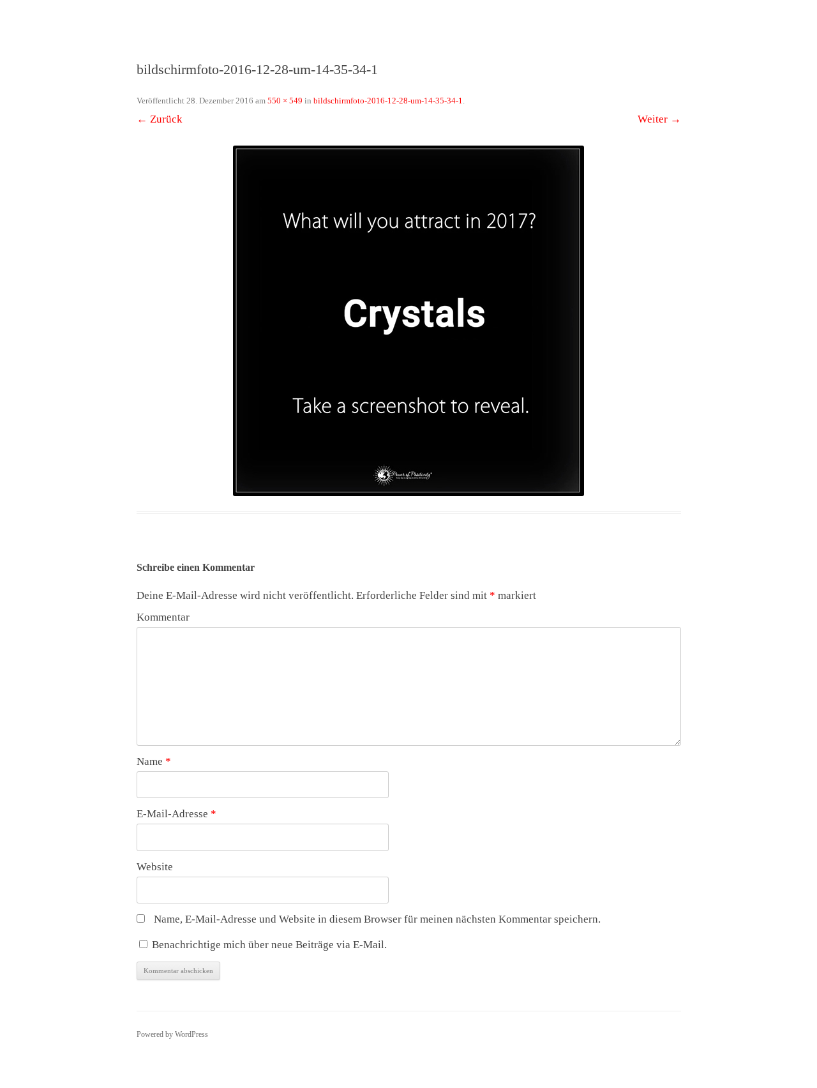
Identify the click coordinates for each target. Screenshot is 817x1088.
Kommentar (163, 617)
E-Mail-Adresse (176, 814)
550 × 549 (285, 100)
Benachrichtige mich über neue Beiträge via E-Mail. (269, 945)
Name (154, 761)
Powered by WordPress (172, 1034)
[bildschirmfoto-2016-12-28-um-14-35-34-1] (409, 321)
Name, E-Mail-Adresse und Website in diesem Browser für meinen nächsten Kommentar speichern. (377, 919)
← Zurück (160, 119)
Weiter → (659, 119)
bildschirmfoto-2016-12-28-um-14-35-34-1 (388, 100)
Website (155, 867)
